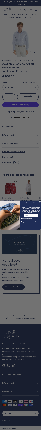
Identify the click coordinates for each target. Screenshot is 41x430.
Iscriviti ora (30, 226)
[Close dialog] (40, 202)
